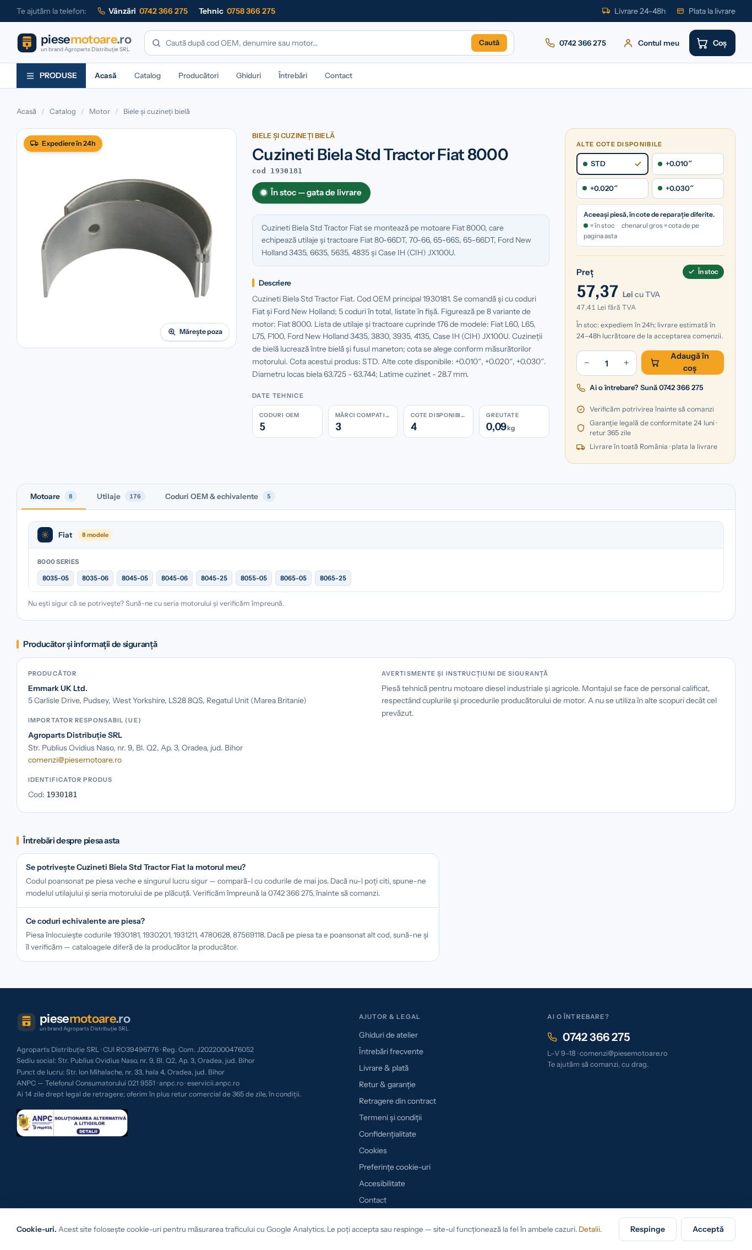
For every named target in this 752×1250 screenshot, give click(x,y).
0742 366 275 (596, 1037)
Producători (198, 75)
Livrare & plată (383, 1068)
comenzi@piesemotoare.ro (75, 760)
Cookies (373, 1150)
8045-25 (214, 578)
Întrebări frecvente (391, 1051)
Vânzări (148, 11)
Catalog (147, 75)
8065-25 (333, 578)
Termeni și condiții (390, 1117)
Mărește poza (200, 331)
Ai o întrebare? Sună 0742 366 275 (647, 387)
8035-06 (95, 578)
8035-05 (55, 578)
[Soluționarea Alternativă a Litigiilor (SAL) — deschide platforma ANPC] (72, 1123)
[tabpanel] (376, 565)
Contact (338, 75)
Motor (99, 111)
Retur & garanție (387, 1084)
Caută (489, 42)
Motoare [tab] (51, 496)
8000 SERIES (58, 562)
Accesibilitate (382, 1183)
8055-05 (254, 578)
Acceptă (708, 1229)
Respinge (647, 1229)
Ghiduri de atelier (388, 1035)
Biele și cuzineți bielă (156, 111)
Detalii (589, 1229)
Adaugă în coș (690, 362)
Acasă (106, 75)
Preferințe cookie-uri (395, 1167)
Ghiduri (248, 75)
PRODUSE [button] (58, 75)
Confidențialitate (387, 1134)
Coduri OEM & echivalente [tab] (218, 496)
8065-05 (293, 578)
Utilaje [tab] (119, 496)
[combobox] (316, 43)
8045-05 (135, 578)
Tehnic (237, 11)
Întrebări (293, 75)
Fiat (65, 534)
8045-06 (174, 578)
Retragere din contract (397, 1101)
